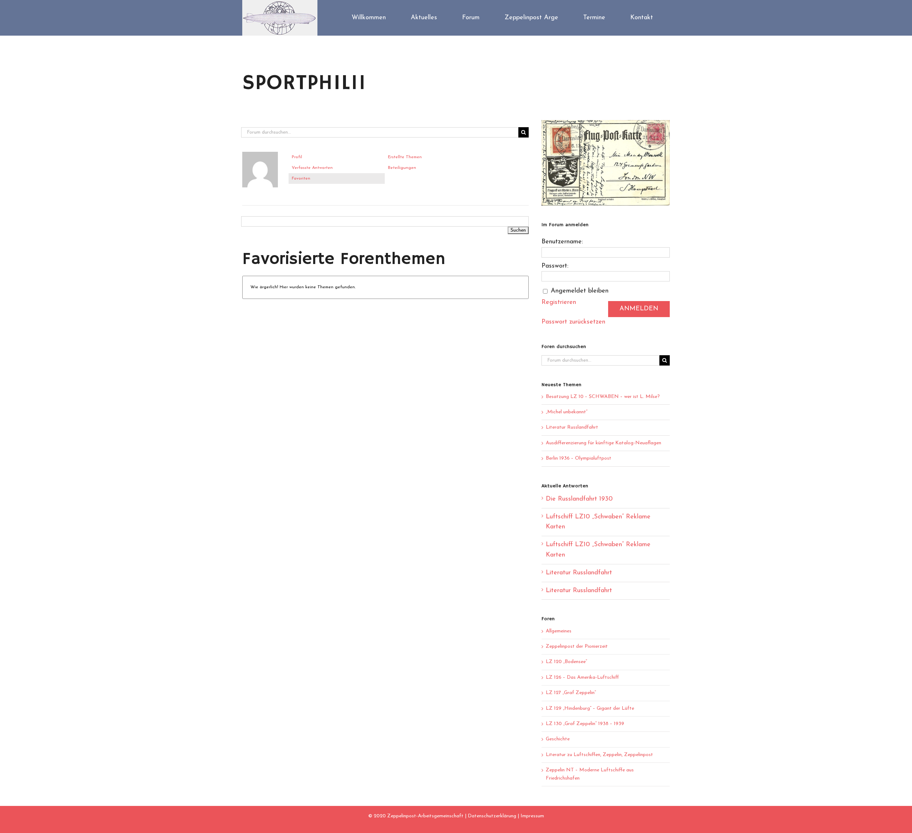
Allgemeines (558, 631)
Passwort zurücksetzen (573, 322)
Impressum (532, 816)
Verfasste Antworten (312, 168)
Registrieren (559, 302)
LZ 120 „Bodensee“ (566, 661)
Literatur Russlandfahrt (572, 427)
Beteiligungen (402, 168)
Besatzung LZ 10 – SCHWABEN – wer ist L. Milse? (603, 396)
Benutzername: (562, 242)
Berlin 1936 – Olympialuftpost (578, 458)
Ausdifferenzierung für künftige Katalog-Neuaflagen (603, 443)
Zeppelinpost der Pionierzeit (577, 646)
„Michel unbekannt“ (566, 412)
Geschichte (558, 739)
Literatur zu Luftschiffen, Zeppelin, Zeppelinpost (599, 754)
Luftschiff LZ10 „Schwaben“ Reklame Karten (598, 522)
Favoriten (301, 178)
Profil (297, 157)
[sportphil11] (260, 155)
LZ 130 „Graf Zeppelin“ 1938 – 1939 (585, 723)
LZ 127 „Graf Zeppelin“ (571, 692)
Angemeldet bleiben (579, 291)
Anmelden (639, 309)
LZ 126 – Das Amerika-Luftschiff (582, 677)
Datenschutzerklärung (492, 816)
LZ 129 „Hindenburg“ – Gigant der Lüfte (590, 708)
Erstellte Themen (405, 157)
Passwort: (555, 266)
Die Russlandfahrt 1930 (579, 499)
